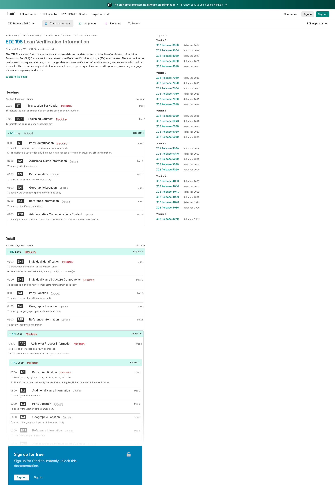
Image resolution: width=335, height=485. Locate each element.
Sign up (22, 477)
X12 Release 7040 (167, 88)
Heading (12, 92)
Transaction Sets (50, 35)
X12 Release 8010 (167, 66)
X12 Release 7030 (167, 93)
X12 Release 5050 (167, 148)
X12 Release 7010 (167, 104)
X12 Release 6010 (167, 137)
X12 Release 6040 (167, 121)
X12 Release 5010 (167, 169)
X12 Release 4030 (167, 197)
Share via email (18, 76)
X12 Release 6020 (167, 131)
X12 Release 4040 (167, 191)
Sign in (38, 477)
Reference (11, 35)
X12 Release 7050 (167, 83)
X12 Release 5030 (29, 35)
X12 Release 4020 (167, 202)
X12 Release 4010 (167, 207)
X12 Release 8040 (167, 50)
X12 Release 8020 (167, 61)
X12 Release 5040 (167, 153)
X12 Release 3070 (167, 219)
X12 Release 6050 (167, 115)
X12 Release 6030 (167, 126)
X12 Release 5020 (167, 164)
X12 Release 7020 (167, 99)
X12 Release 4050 (167, 186)
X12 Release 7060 (167, 77)
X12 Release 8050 (167, 45)
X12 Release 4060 (167, 181)
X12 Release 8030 (167, 55)
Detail (10, 239)
